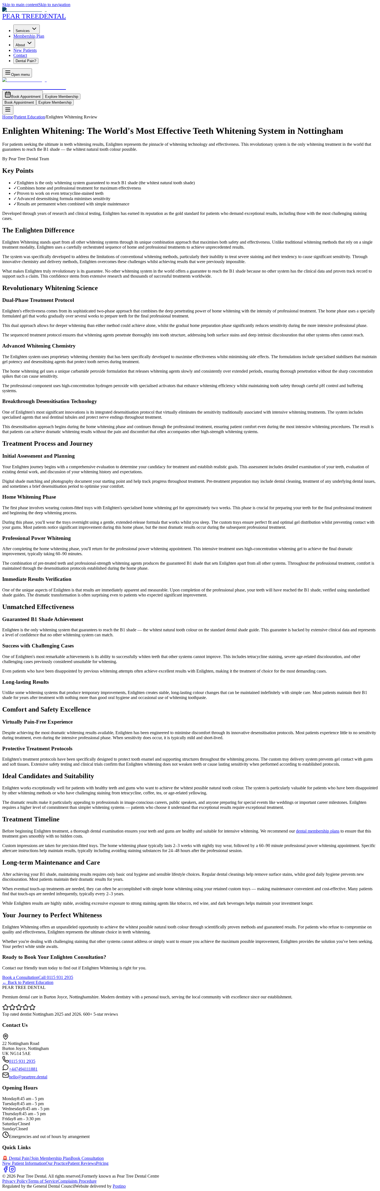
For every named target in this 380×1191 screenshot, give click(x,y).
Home (7, 117)
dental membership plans (317, 831)
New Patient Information (24, 1163)
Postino (119, 1186)
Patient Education (29, 117)
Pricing (102, 1163)
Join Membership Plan (51, 1158)
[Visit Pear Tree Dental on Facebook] (5, 1171)
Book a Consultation (20, 977)
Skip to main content (20, 4)
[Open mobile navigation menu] (7, 110)
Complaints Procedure (77, 1181)
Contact (20, 55)
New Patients (25, 50)
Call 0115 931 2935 (55, 977)
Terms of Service (43, 1181)
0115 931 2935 (22, 1061)
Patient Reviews (82, 1163)
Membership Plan (28, 36)
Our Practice (57, 1163)
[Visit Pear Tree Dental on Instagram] (12, 1171)
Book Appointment (26, 96)
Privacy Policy (15, 1181)
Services (23, 31)
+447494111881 (23, 1069)
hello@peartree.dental (28, 1076)
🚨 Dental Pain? (16, 1158)
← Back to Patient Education (27, 982)
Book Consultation (87, 1158)
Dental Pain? (26, 61)
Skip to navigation (54, 4)
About (20, 45)
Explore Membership (61, 96)
